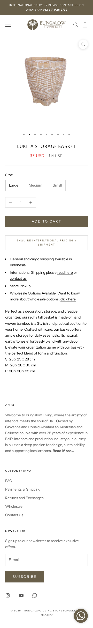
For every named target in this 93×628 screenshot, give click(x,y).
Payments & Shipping (22, 489)
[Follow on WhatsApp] (34, 595)
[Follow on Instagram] (7, 595)
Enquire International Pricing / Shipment (46, 243)
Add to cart (46, 221)
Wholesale (13, 506)
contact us (18, 278)
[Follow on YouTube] (21, 595)
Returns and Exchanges (24, 498)
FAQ (8, 480)
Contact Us (14, 515)
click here (68, 299)
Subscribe (24, 576)
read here (65, 272)
